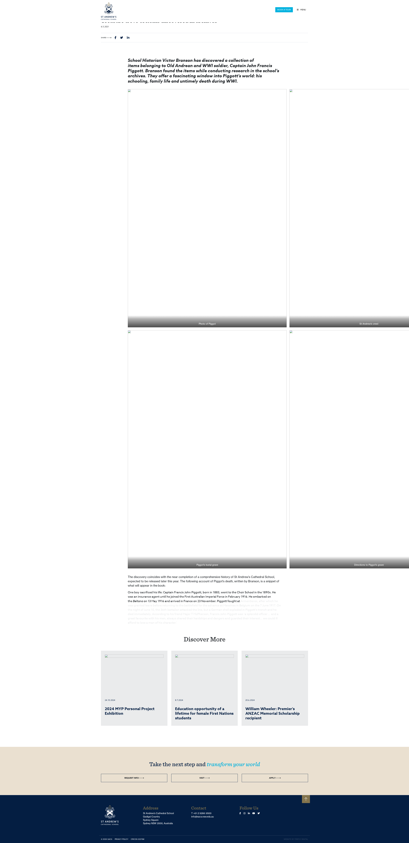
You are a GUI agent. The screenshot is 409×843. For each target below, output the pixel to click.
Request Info (131, 778)
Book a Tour (284, 9)
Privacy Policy (122, 839)
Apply (272, 778)
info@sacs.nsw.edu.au (202, 816)
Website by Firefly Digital (296, 839)
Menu (303, 9)
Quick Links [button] (267, 9)
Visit (201, 778)
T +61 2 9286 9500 (201, 813)
